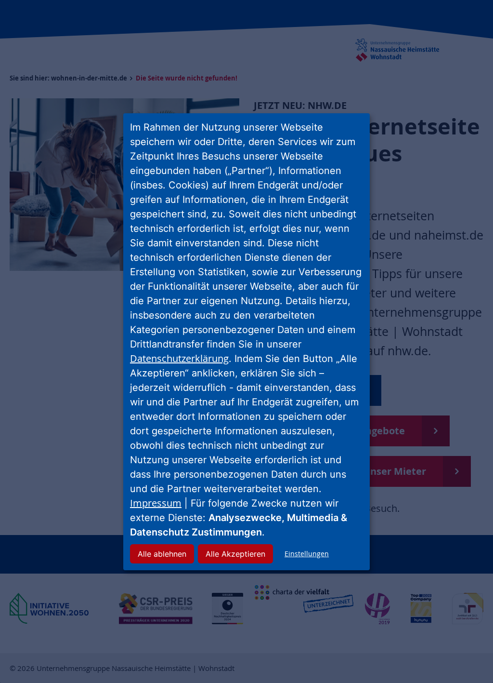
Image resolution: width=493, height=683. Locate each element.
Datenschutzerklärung (179, 358)
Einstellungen (307, 553)
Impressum (156, 502)
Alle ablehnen (162, 554)
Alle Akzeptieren (235, 554)
